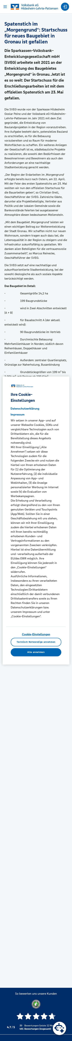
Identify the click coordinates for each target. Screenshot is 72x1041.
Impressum (18, 414)
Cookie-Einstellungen (36, 634)
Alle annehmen (35, 652)
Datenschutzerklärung (25, 408)
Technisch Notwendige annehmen (36, 642)
